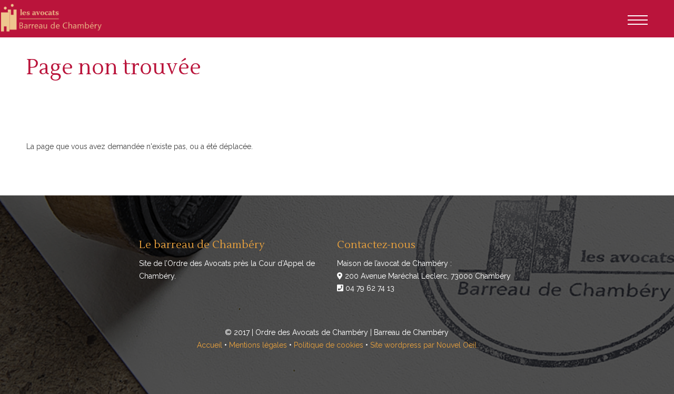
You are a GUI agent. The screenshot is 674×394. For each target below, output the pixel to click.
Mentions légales (258, 345)
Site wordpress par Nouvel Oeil (423, 345)
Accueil (209, 345)
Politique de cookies (328, 345)
